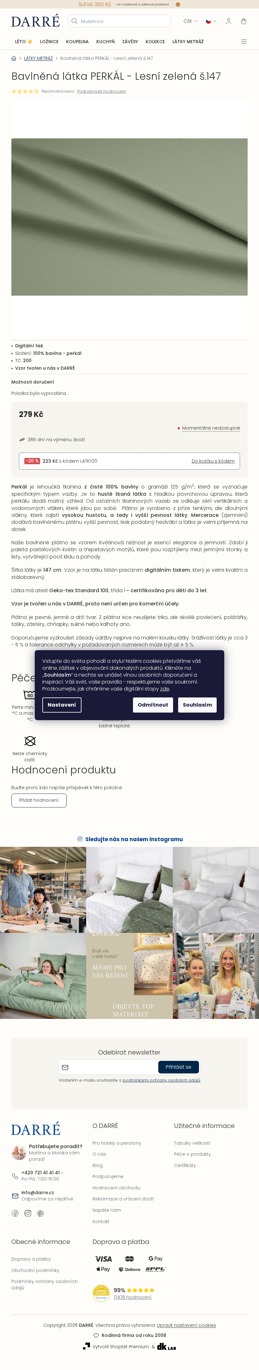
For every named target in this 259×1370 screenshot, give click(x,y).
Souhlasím (195, 704)
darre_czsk (28, 1205)
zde (162, 688)
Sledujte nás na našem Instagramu (132, 834)
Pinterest (40, 1205)
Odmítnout (151, 704)
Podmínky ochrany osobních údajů (44, 1276)
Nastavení (59, 704)
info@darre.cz (37, 1185)
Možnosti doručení (32, 377)
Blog (96, 1157)
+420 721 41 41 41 (40, 1165)
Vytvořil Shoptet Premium (118, 1339)
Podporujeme (106, 1168)
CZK (183, 21)
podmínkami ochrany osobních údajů (159, 1072)
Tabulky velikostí (189, 1135)
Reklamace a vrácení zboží (122, 1191)
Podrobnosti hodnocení (101, 91)
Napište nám (105, 1202)
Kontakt (99, 1213)
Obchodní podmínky (35, 1262)
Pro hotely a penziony (115, 1135)
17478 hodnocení (131, 1289)
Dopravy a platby (31, 1251)
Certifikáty (182, 1157)
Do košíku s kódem (208, 456)
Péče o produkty (189, 1146)
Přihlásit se (176, 1059)
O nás (98, 1146)
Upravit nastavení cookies (184, 1317)
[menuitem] (23, 41)
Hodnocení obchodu (115, 1179)
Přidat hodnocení (39, 795)
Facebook (15, 1205)
